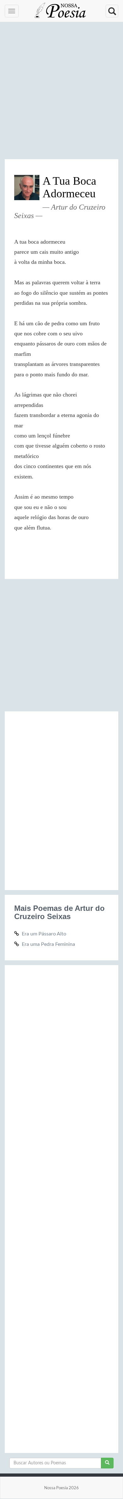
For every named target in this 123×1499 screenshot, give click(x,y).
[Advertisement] (61, 93)
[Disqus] (61, 799)
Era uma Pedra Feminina (48, 944)
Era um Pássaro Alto (44, 933)
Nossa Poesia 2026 (61, 1488)
